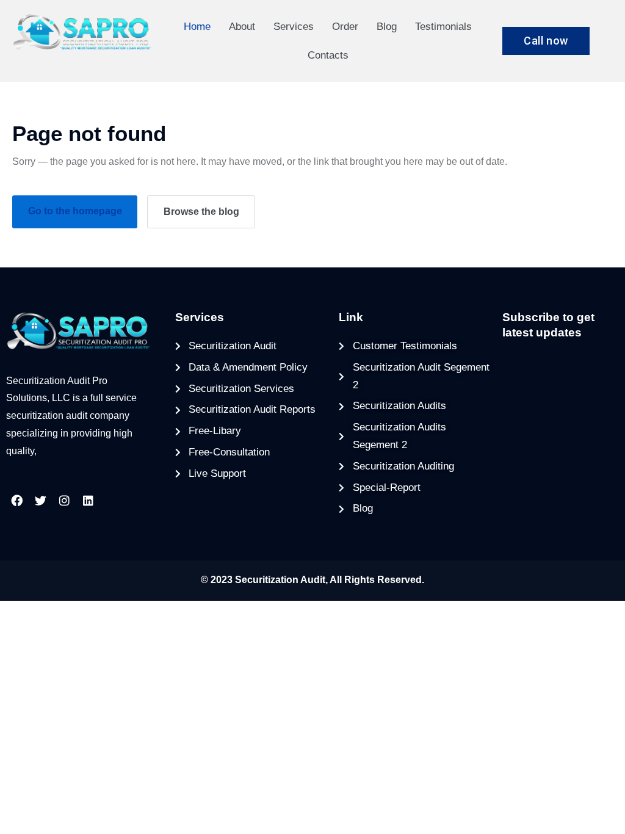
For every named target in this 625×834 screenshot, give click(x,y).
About (242, 26)
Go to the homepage (75, 211)
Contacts (328, 55)
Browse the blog (201, 211)
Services (293, 26)
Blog (387, 26)
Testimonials (443, 26)
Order (345, 26)
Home (197, 26)
